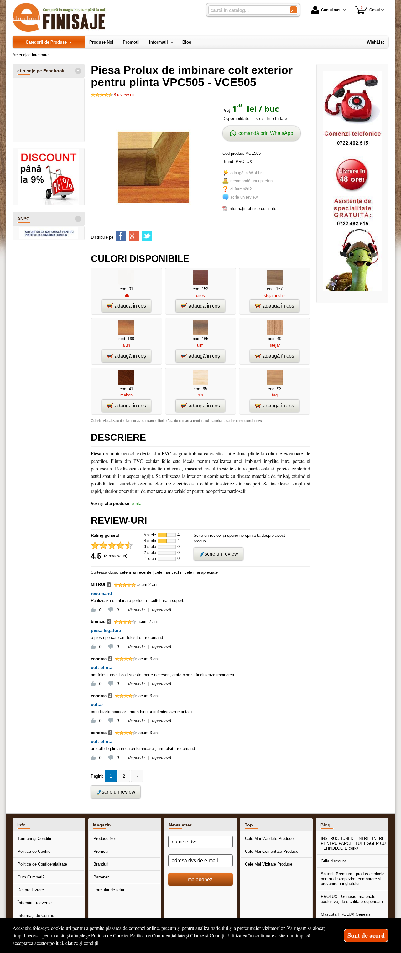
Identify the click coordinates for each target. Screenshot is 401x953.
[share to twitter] (147, 236)
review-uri (124, 94)
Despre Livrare (31, 890)
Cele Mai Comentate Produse (271, 851)
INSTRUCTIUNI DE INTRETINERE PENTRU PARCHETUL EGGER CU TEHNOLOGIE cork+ (353, 843)
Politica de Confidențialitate (42, 864)
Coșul (370, 9)
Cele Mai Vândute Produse (269, 838)
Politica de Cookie (34, 851)
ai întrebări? (241, 189)
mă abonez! (201, 879)
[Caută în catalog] (293, 9)
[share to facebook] (121, 236)
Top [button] (249, 824)
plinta (136, 503)
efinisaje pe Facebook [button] (41, 70)
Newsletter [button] (180, 824)
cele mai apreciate (201, 572)
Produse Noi (104, 838)
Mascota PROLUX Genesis (346, 914)
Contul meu (331, 10)
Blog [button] (325, 824)
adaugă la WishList (247, 172)
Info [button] (21, 824)
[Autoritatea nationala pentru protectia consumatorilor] (48, 233)
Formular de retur (108, 890)
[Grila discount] (48, 177)
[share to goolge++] (134, 236)
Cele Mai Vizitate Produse (268, 864)
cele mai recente (135, 572)
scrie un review (244, 197)
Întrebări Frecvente (35, 902)
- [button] (78, 71)
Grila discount (333, 861)
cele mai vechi (168, 572)
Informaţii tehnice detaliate (252, 208)
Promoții (100, 851)
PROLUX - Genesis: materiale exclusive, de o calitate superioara (352, 899)
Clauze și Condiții (208, 935)
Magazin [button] (102, 824)
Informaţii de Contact (36, 915)
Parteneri (101, 877)
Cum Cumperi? (31, 877)
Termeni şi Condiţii (34, 838)
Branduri (100, 864)
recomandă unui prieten (251, 181)
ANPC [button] (23, 218)
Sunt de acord (366, 935)
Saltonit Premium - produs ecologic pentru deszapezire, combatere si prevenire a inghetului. (352, 879)
